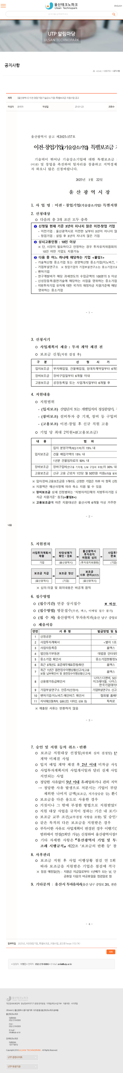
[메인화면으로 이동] (61, 5)
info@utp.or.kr (14, 1032)
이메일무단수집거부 (54, 1003)
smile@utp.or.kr (65, 964)
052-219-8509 (14, 1026)
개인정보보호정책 (13, 1003)
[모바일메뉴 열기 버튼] (3, 6)
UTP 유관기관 (14, 1066)
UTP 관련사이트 (15, 1057)
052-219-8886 (42, 964)
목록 (111, 952)
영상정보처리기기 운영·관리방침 (33, 1003)
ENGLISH (118, 6)
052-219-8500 (14, 1020)
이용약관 (66, 1003)
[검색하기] (114, 14)
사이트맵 (74, 1003)
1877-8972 (13, 1045)
